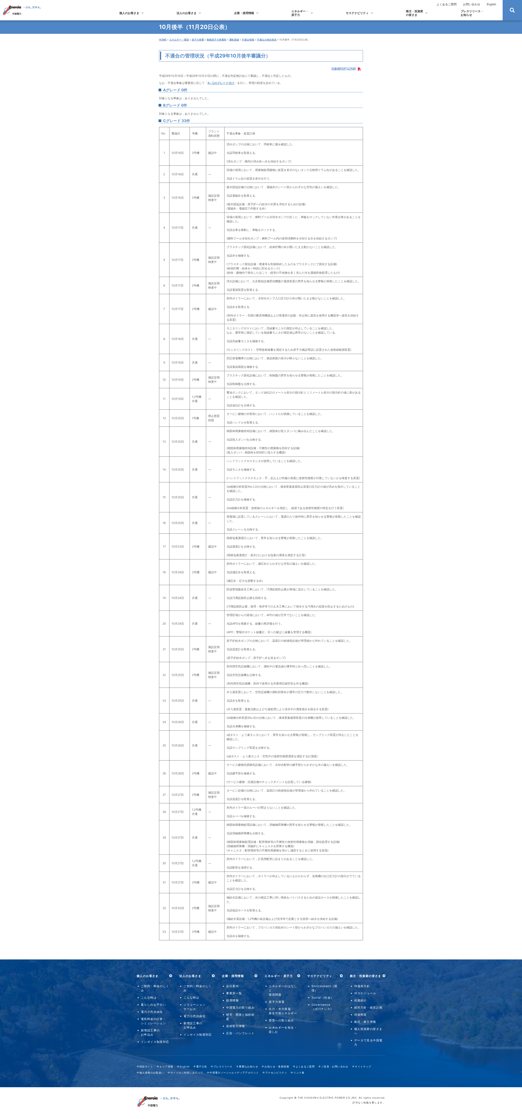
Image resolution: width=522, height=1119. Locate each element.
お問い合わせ (471, 4)
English (491, 4)
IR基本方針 (362, 986)
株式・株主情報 (365, 1021)
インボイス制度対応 (155, 1041)
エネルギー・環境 (179, 39)
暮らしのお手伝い (153, 1004)
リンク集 (298, 1072)
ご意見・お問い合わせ (334, 1066)
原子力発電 (198, 39)
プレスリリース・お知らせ (472, 13)
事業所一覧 (234, 993)
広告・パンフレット (240, 1033)
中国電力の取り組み (240, 1007)
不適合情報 (248, 39)
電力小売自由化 (152, 1011)
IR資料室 (360, 1014)
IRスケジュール (365, 993)
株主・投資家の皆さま (414, 13)
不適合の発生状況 (266, 39)
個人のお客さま (129, 13)
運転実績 (234, 39)
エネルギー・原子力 (300, 13)
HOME (162, 39)
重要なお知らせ (248, 1066)
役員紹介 (360, 1000)
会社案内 (232, 986)
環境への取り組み (281, 1020)
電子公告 (201, 1066)
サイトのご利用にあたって (186, 1072)
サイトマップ (363, 1066)
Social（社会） (323, 997)
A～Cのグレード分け (221, 83)
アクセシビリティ (276, 1072)
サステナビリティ (357, 13)
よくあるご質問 (447, 4)
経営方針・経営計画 (368, 1007)
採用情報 (232, 1000)
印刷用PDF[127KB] (344, 68)
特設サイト (146, 1066)
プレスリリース (223, 1066)
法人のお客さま (187, 13)
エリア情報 (166, 1066)
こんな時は (149, 997)
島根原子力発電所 (216, 39)
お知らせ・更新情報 (276, 1066)
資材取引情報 (235, 1026)
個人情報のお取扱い (151, 1072)
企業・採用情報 (244, 13)
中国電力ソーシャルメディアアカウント (234, 1072)
